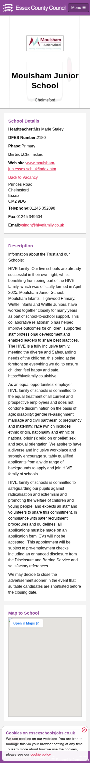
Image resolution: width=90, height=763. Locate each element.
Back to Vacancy (23, 177)
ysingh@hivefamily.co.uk (42, 225)
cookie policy (40, 754)
